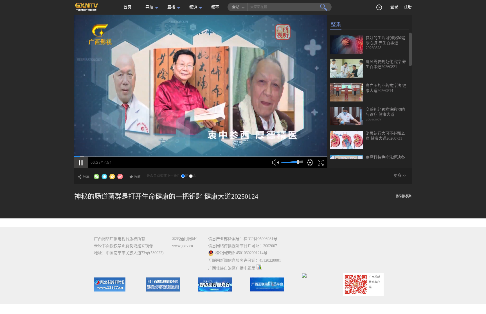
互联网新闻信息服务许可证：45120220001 (244, 260)
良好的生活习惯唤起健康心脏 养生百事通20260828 (385, 43)
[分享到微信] (96, 176)
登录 (394, 7)
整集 (336, 24)
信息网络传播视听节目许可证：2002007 (242, 246)
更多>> (400, 175)
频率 (215, 7)
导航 (149, 7)
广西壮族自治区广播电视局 (231, 268)
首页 (127, 7)
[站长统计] (259, 268)
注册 (408, 7)
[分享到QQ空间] (112, 176)
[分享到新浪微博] (120, 176)
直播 (171, 7)
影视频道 (404, 196)
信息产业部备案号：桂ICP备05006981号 (242, 239)
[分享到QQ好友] (104, 176)
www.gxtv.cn (182, 246)
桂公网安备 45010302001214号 (241, 253)
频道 (193, 7)
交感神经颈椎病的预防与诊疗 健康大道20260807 (385, 114)
